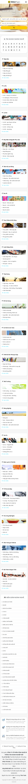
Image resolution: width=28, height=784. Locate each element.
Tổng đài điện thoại (7, 554)
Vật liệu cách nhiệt (7, 476)
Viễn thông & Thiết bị (10, 542)
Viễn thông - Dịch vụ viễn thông (11, 557)
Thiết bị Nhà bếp (7, 310)
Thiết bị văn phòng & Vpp (11, 354)
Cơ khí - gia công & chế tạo (9, 122)
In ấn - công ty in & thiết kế (9, 95)
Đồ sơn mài (6, 530)
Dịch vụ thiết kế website (15, 735)
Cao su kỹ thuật (7, 449)
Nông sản (5, 417)
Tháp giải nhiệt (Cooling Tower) (10, 478)
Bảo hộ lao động (9, 166)
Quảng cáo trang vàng (15, 726)
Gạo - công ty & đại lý (8, 420)
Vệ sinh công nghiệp (8, 398)
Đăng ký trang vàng (15, 719)
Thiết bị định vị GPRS (8, 559)
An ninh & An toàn (9, 328)
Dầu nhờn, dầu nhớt (8, 505)
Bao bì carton (6, 210)
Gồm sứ (5, 532)
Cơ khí (5, 113)
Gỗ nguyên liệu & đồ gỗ (9, 644)
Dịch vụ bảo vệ (6, 342)
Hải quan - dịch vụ (7, 263)
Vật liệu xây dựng (7, 699)
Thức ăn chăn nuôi (7, 422)
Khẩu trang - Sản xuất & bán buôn (11, 180)
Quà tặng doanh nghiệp (9, 677)
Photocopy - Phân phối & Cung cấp (11, 366)
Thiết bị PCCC (6, 344)
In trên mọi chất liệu (8, 102)
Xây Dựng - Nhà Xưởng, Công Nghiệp (12, 288)
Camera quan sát (7, 337)
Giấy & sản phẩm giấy (8, 641)
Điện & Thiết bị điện (7, 621)
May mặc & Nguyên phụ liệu (12, 139)
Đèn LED (5, 581)
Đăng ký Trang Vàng (9, 746)
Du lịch (5, 634)
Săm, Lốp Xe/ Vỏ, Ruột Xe (9, 503)
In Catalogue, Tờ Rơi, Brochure (10, 97)
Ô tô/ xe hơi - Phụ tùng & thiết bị (11, 498)
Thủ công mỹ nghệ (9, 516)
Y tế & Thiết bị (6, 683)
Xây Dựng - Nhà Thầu (8, 283)
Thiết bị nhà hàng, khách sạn (10, 312)
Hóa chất (5, 647)
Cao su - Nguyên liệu (8, 444)
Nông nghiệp (7, 408)
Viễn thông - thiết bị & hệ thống (11, 552)
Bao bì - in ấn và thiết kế (9, 205)
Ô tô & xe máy (8, 489)
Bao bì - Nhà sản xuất (8, 203)
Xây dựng (7, 274)
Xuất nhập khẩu (8, 247)
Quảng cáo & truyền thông (10, 680)
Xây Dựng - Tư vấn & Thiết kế (10, 285)
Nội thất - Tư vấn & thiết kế (9, 579)
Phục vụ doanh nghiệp (8, 631)
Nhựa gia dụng (6, 317)
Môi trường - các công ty (9, 391)
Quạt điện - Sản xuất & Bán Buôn (11, 315)
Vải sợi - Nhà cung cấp (8, 156)
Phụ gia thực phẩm (7, 236)
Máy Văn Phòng (7, 364)
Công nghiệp (6, 618)
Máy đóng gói (6, 71)
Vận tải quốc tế (6, 259)
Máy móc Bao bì (7, 73)
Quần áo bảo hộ (7, 183)
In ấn (5, 86)
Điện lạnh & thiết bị (9, 462)
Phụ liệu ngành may (8, 153)
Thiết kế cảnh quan (7, 583)
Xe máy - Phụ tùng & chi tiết (10, 500)
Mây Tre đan (6, 527)
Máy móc (6, 59)
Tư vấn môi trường (8, 393)
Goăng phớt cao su (7, 451)
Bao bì (5, 193)
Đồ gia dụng (7, 301)
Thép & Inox (6, 686)
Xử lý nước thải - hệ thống (9, 395)
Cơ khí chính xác (7, 124)
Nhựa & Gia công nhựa (8, 664)
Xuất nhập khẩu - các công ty (10, 256)
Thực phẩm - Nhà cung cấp (9, 229)
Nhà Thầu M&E (7, 290)
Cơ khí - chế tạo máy (8, 127)
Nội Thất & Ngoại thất (10, 569)
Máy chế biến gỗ (7, 75)
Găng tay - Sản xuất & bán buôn (11, 178)
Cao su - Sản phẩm (7, 447)
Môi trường (7, 381)
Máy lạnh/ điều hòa (8, 474)
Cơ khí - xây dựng (7, 129)
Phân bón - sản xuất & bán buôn (11, 424)
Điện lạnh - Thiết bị (7, 471)
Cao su (5, 435)
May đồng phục (7, 151)
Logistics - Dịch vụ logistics (9, 261)
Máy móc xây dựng (8, 68)
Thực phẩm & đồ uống (10, 220)
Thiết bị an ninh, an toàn (9, 339)
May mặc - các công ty (8, 149)
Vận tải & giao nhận (8, 637)
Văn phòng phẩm (7, 371)
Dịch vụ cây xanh (7, 586)
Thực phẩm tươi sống (8, 234)
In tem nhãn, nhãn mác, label (10, 100)
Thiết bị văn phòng (7, 368)
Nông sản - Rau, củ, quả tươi (10, 232)
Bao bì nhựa (6, 207)
